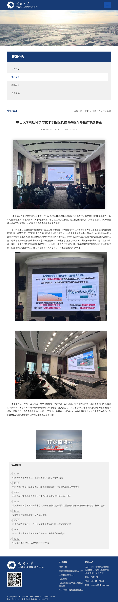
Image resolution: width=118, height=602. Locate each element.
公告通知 (16, 69)
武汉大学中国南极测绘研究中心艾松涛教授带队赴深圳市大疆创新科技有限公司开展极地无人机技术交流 (58, 505)
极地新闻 (16, 85)
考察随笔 (16, 93)
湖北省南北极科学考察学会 (71, 590)
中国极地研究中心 (67, 575)
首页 (87, 111)
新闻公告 (18, 57)
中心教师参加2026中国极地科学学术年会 (30, 543)
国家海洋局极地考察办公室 (71, 571)
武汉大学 (63, 567)
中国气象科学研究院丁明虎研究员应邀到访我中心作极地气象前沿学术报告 (45, 487)
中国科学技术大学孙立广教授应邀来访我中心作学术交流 (37, 477)
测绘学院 (63, 579)
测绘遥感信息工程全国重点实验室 (71, 584)
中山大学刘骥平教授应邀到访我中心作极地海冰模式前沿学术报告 (41, 496)
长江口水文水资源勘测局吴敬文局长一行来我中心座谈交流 (38, 533)
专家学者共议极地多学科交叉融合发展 (29, 515)
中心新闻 (16, 77)
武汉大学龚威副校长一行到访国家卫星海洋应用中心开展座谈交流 (41, 524)
